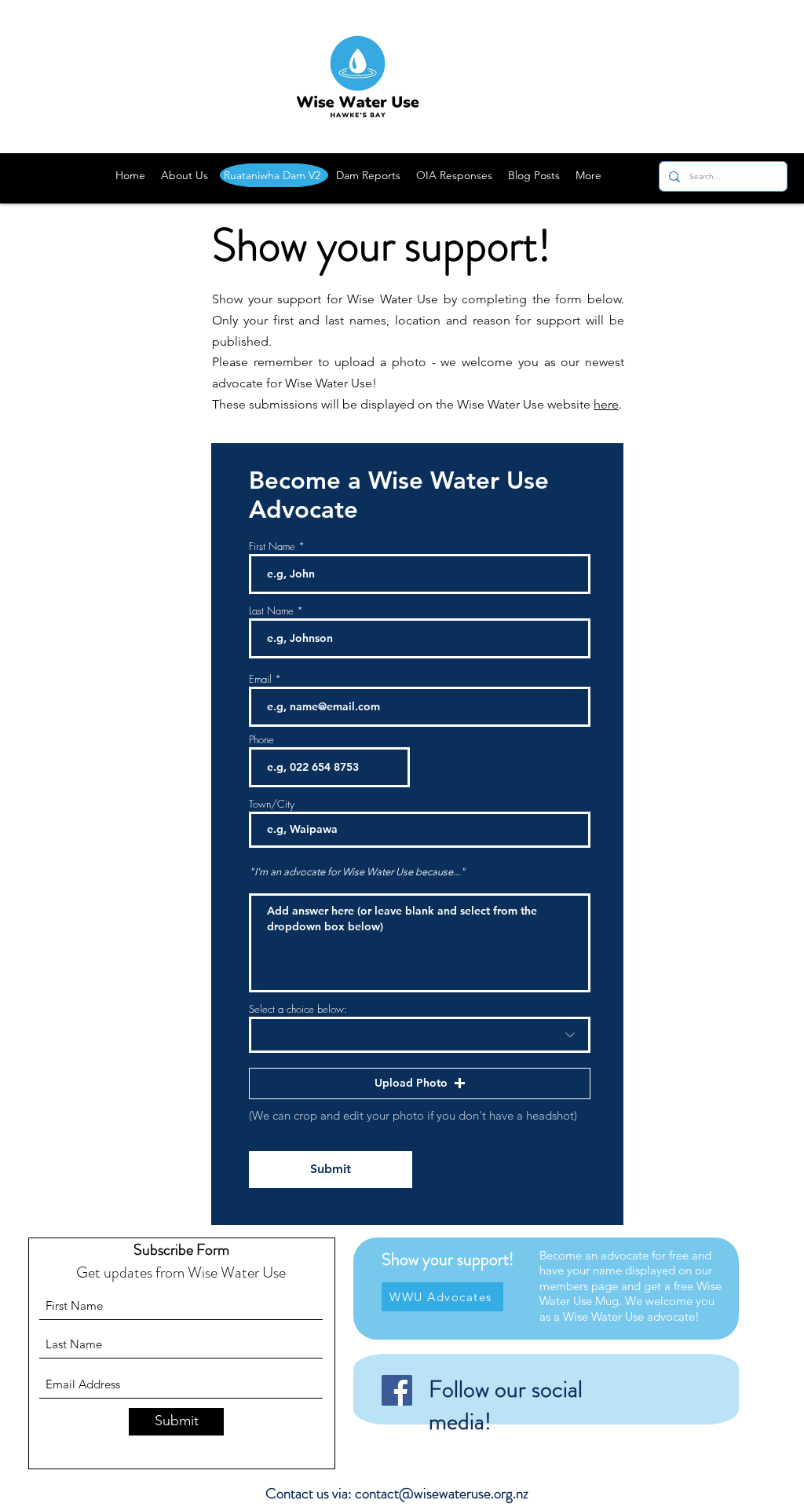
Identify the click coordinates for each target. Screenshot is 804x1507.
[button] (419, 1083)
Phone (261, 740)
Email (260, 679)
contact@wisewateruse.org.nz (441, 1493)
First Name (272, 546)
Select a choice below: (298, 1009)
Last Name (271, 611)
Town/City (271, 804)
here (606, 404)
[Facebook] (397, 1390)
